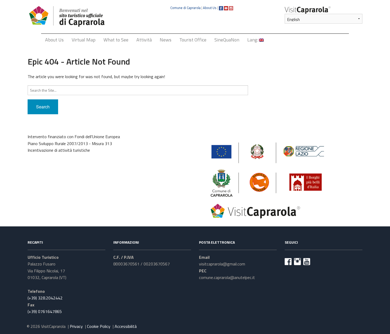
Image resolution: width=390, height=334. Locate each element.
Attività (144, 39)
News (165, 39)
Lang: (253, 39)
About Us (209, 7)
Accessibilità (126, 326)
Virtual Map (84, 39)
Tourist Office (192, 39)
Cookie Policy (98, 326)
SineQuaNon (226, 39)
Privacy (76, 326)
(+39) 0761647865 (45, 311)
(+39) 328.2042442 (45, 298)
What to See (115, 39)
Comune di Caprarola (185, 7)
